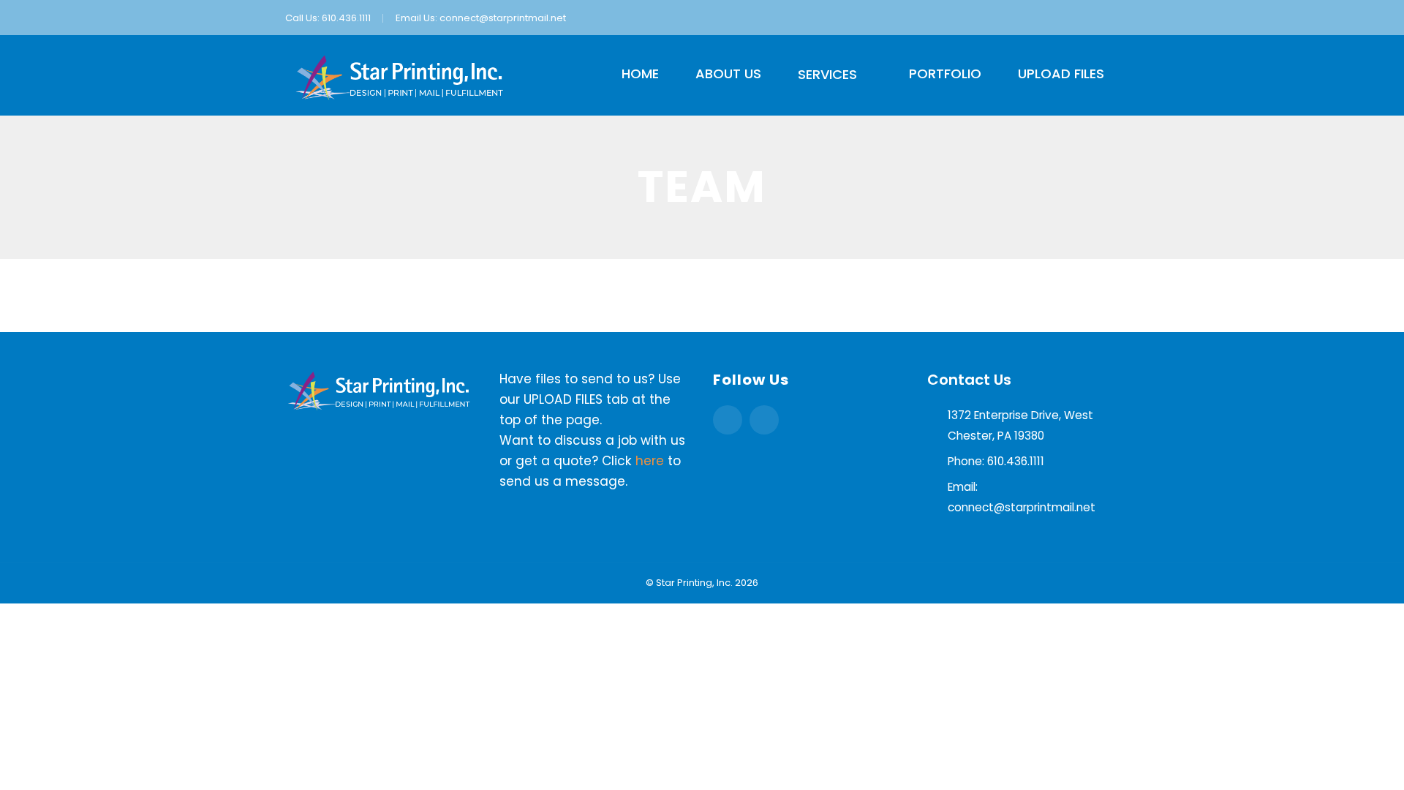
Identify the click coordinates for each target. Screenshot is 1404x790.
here (649, 461)
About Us (728, 73)
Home (640, 73)
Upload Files (1061, 73)
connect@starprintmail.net (502, 18)
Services (827, 74)
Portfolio (945, 73)
